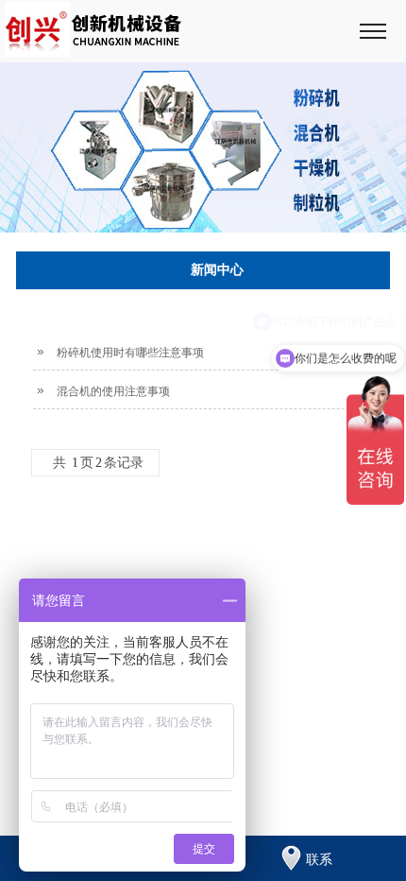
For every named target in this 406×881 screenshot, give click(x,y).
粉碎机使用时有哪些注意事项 (130, 352)
